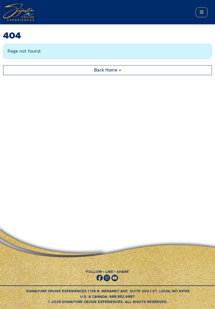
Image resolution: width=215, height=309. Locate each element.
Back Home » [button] (107, 70)
